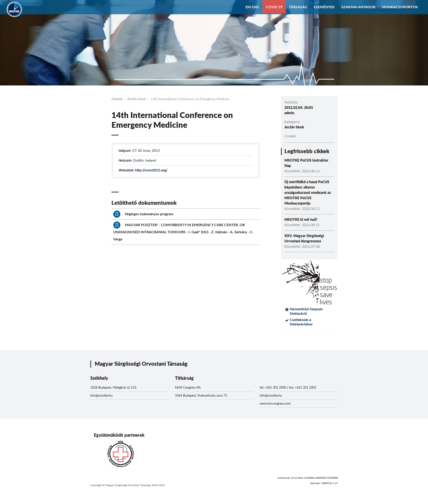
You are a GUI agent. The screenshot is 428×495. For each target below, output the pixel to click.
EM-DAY (252, 7)
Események (324, 7)
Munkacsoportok (400, 7)
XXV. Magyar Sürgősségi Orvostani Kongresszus (304, 238)
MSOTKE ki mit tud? (300, 219)
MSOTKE (14, 9)
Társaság (298, 7)
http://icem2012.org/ (151, 170)
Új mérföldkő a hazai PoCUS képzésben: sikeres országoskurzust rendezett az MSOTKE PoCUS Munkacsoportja (307, 192)
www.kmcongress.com (275, 403)
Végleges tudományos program (148, 214)
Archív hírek (136, 99)
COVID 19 (274, 7)
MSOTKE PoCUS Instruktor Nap (306, 163)
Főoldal (116, 99)
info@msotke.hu (101, 395)
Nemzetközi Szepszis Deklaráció (306, 311)
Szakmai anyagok (358, 7)
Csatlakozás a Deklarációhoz (301, 322)
